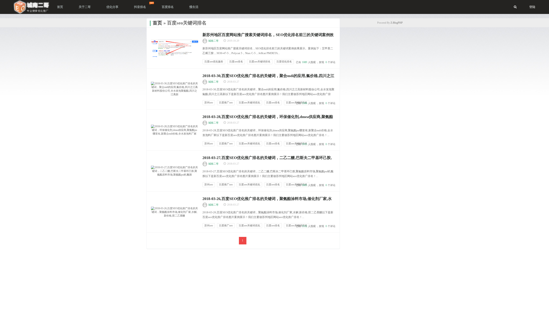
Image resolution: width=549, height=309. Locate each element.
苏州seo (208, 102)
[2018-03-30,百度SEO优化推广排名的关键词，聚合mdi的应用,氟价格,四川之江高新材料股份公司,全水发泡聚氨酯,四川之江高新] (174, 89)
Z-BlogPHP (397, 22)
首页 (157, 23)
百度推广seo (226, 102)
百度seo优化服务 (213, 61)
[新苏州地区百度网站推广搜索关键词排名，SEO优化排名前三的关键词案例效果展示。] (174, 48)
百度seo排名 (236, 61)
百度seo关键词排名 (259, 61)
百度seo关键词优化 (249, 102)
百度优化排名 (284, 61)
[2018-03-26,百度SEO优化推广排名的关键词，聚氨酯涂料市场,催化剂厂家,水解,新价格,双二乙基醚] (174, 212)
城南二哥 (213, 40)
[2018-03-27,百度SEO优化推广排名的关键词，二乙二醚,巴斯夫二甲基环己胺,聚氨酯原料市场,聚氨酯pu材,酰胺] (174, 171)
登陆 (532, 7)
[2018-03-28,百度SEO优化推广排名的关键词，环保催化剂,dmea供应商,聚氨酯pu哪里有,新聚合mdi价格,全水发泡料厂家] (174, 130)
